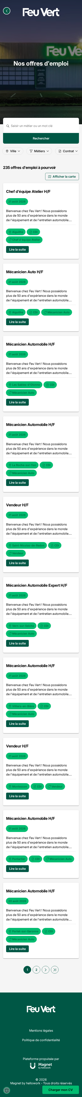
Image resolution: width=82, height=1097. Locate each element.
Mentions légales (41, 1030)
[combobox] (43, 126)
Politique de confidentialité (41, 1040)
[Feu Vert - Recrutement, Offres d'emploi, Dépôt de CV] (41, 12)
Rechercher (41, 138)
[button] (45, 970)
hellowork (33, 1083)
